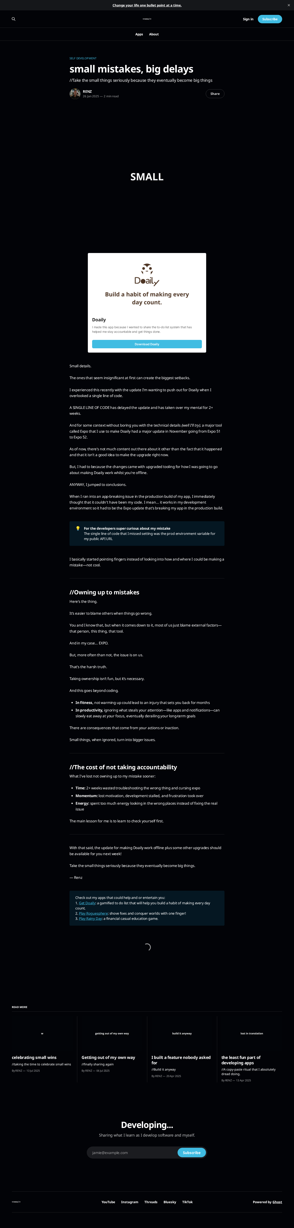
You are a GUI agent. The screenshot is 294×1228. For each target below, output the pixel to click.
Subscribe (270, 19)
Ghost (277, 1202)
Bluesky (170, 1202)
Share (215, 93)
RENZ (87, 91)
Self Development (83, 58)
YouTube (108, 1202)
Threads (151, 1202)
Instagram (129, 1202)
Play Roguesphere (93, 913)
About (154, 34)
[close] (288, 5)
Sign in (248, 19)
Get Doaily (87, 903)
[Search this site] (13, 19)
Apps (139, 34)
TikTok (187, 1202)
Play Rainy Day (90, 918)
